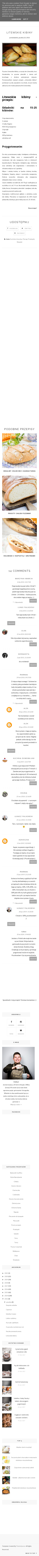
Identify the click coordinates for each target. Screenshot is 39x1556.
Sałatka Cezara (11, 1314)
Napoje (16, 1212)
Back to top (30, 1553)
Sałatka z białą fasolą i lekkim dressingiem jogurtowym (21, 1401)
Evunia (23, 793)
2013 (6, 1299)
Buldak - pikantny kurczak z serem (24, 1478)
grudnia (8, 1302)
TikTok (11, 1034)
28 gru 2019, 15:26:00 (26, 912)
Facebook (14, 228)
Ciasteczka (16, 1190)
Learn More (16, 19)
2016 (6, 1289)
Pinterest (21, 233)
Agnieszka (24, 840)
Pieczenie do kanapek (16, 1216)
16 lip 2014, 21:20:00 (26, 611)
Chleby (16, 1181)
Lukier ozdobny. (11, 1318)
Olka (23, 631)
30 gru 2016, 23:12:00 (26, 712)
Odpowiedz (33, 600)
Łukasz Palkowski (24, 816)
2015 (6, 1292)
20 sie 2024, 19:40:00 (24, 934)
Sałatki (16, 1234)
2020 (6, 1276)
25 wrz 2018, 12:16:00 (24, 796)
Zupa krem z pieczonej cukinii (24, 1467)
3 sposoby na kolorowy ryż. (15, 1327)
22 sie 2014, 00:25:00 (24, 634)
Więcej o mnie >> (16, 1104)
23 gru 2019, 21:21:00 (24, 874)
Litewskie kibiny (11, 1336)
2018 (6, 1283)
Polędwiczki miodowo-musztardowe (24, 1488)
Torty (16, 1242)
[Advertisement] (19, 336)
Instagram (21, 1025)
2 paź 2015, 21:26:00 (24, 657)
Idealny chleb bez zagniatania (19, 471)
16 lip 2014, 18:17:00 (24, 582)
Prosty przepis (16, 1225)
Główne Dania (16, 1208)
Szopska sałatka (11, 1305)
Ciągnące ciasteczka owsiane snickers (22, 1416)
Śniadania (16, 1260)
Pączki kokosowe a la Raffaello (21, 1366)
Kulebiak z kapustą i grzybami (19, 556)
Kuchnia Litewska (16, 239)
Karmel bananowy (21, 1382)
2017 (6, 1286)
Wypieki (19, 242)
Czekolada (16, 1195)
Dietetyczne (16, 1203)
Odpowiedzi (19, 602)
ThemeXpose (20, 1546)
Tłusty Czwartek (16, 1247)
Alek (26, 708)
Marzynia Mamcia (24, 579)
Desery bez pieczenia (16, 1199)
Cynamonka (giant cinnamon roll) (21, 1350)
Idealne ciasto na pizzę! (24, 1447)
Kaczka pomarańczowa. (13, 1331)
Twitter (27, 228)
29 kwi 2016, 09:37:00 (24, 677)
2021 (6, 1273)
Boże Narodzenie (16, 1177)
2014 (6, 1296)
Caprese (9, 1309)
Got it (25, 19)
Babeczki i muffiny (16, 1173)
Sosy (16, 1238)
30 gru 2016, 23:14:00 (26, 727)
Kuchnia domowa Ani (24, 758)
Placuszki (16, 1221)
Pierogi (25, 239)
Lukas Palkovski (26, 607)
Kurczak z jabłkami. (12, 1323)
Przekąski (31, 239)
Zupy (16, 1255)
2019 (6, 1279)
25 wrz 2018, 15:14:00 (24, 820)
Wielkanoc (16, 1251)
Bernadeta (23, 654)
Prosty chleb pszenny (19, 513)
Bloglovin (21, 1034)
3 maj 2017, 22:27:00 (24, 762)
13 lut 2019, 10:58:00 (24, 843)
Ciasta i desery (16, 1186)
